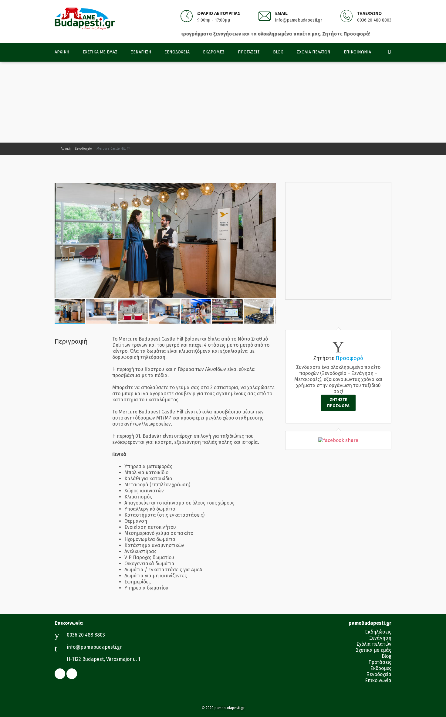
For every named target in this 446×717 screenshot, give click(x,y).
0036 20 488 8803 (374, 20)
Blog (278, 52)
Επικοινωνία (357, 52)
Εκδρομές (214, 52)
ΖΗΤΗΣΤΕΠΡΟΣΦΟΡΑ (338, 402)
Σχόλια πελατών (313, 52)
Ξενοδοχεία (177, 52)
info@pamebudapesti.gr (298, 20)
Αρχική (62, 52)
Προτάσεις (249, 52)
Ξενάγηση (141, 52)
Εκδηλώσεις (378, 632)
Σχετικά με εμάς (100, 52)
